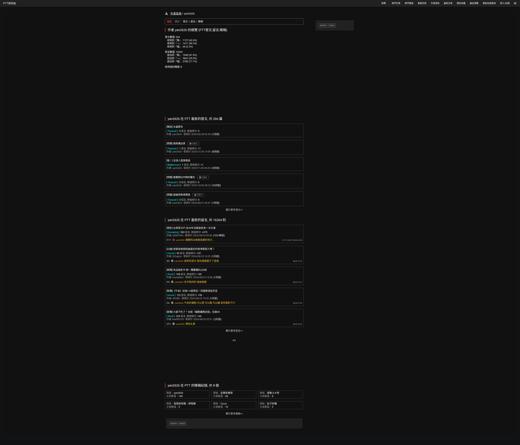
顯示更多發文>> (234, 209)
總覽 (169, 21)
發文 (185, 21)
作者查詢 (175, 13)
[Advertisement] (234, 361)
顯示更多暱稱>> (234, 413)
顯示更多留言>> (234, 330)
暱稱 (200, 21)
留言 (193, 21)
